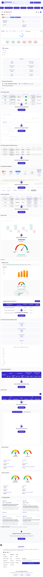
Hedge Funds (5, 564)
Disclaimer (17, 562)
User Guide (12, 564)
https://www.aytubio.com (8, 85)
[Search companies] (14, 2)
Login (32, 2)
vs (37, 12)
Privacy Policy (18, 558)
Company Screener (6, 562)
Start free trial (21, 538)
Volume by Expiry (27, 412)
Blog (11, 558)
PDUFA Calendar (5, 558)
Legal (17, 556)
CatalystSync (5, 560)
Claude (22, 574)
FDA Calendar (5, 556)
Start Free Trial (37, 2)
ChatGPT (15, 574)
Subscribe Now (21, 109)
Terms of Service (18, 560)
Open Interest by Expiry (17, 412)
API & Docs (5, 566)
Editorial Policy (12, 562)
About (11, 556)
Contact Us (12, 560)
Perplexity (28, 574)
